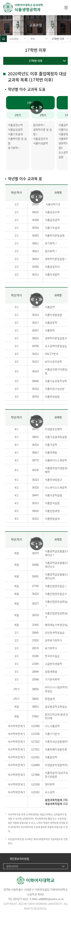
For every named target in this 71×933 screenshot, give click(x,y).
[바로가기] (31, 7)
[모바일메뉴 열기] (66, 7)
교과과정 (13, 39)
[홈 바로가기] (3, 38)
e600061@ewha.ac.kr (51, 899)
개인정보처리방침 (19, 859)
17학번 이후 (58, 39)
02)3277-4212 (20, 899)
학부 (32, 39)
